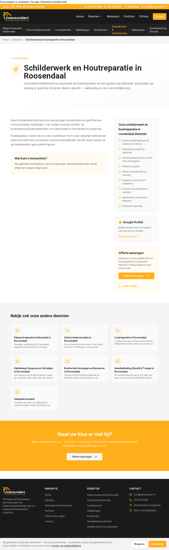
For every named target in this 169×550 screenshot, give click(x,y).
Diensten (93, 16)
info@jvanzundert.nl (144, 494)
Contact (159, 16)
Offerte (143, 16)
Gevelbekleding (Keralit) (158, 30)
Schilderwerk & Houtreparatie (119, 30)
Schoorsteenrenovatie (38, 30)
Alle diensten (21, 58)
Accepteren (157, 544)
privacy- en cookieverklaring (66, 545)
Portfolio (129, 16)
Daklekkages (82, 30)
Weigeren (139, 544)
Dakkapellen (138, 30)
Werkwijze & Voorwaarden (58, 505)
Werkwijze (113, 16)
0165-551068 (129, 286)
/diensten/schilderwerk (53, 1)
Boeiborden (100, 30)
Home (80, 16)
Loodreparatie (63, 30)
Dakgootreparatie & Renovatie (12, 30)
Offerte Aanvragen (134, 276)
